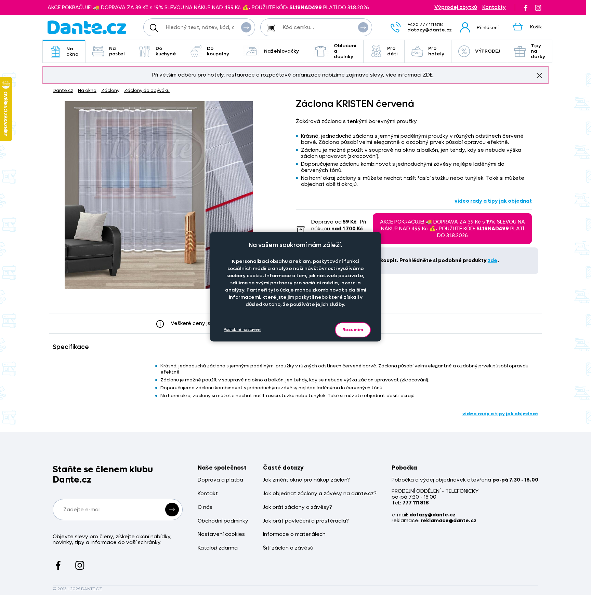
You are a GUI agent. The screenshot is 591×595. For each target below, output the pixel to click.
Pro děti (392, 51)
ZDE (428, 74)
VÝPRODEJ (487, 51)
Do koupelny (218, 51)
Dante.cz (63, 90)
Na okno (72, 51)
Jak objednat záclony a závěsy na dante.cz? (320, 494)
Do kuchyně (166, 51)
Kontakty (494, 7)
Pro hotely (436, 51)
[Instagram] (538, 7)
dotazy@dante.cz (429, 30)
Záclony (110, 90)
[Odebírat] (172, 509)
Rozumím (352, 330)
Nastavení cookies (221, 534)
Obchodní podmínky (223, 521)
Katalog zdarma (218, 548)
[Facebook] (525, 7)
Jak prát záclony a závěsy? (297, 507)
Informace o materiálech (294, 534)
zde (492, 260)
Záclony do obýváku (147, 90)
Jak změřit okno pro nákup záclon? (306, 480)
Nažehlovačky (281, 51)
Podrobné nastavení (242, 329)
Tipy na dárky (538, 51)
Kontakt (208, 494)
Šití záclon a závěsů (288, 548)
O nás (205, 507)
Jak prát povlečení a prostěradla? (306, 521)
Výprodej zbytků (455, 7)
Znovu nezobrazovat (539, 75)
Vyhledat (246, 27)
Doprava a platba (220, 480)
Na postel (117, 51)
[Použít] (363, 27)
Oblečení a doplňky (345, 51)
